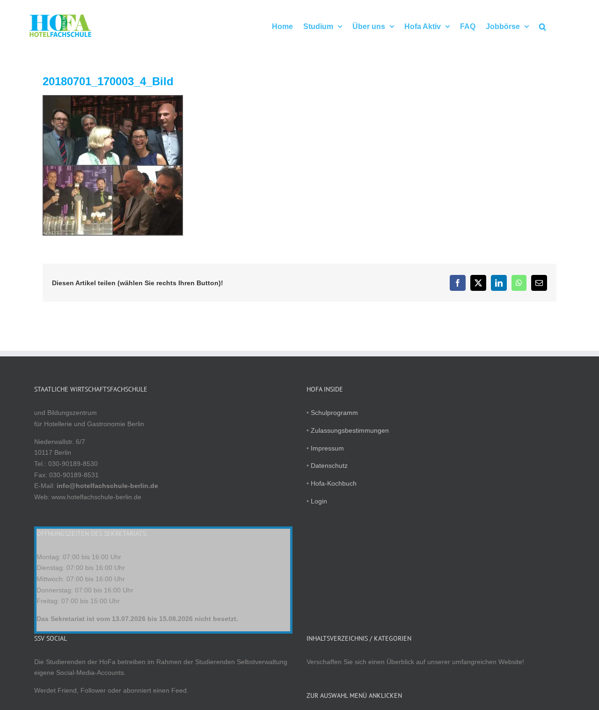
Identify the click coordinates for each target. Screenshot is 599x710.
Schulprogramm (334, 412)
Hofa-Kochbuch (334, 483)
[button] (542, 26)
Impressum (327, 448)
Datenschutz (329, 465)
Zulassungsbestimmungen (350, 430)
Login (319, 501)
